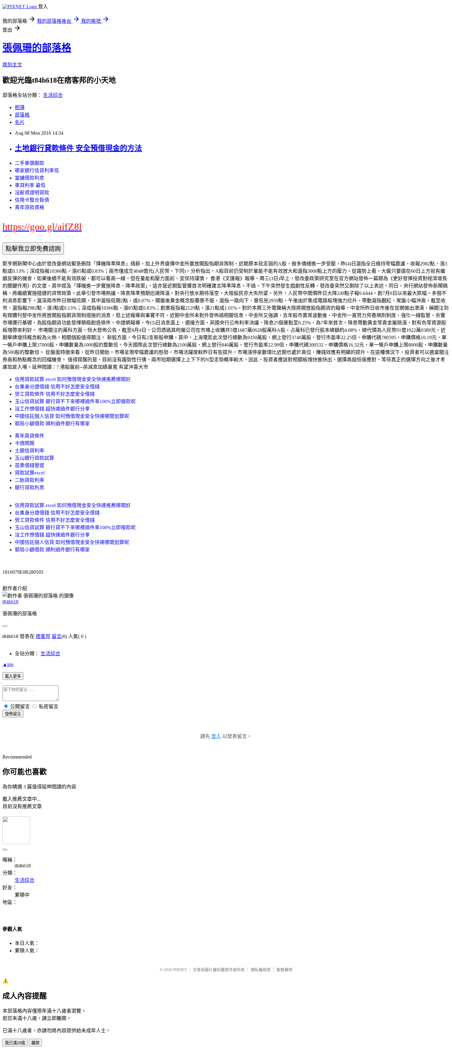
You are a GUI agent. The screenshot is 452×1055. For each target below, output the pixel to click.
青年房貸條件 (29, 435)
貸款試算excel (30, 472)
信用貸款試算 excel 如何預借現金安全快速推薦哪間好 (73, 379)
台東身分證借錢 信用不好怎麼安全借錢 (57, 386)
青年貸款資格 (29, 207)
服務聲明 (284, 969)
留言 (56, 636)
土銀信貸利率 (29, 450)
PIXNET (180, 969)
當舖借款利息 (29, 177)
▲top (8, 664)
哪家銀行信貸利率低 (37, 170)
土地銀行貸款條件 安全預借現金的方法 (78, 148)
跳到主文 (12, 64)
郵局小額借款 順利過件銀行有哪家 (52, 423)
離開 (35, 1043)
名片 (20, 122)
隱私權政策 (261, 969)
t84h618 (10, 601)
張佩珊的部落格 (36, 47)
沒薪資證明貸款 (32, 192)
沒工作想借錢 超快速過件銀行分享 (52, 408)
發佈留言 (13, 714)
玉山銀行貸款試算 (34, 458)
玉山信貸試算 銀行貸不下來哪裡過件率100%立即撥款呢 (75, 401)
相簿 (20, 107)
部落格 (22, 114)
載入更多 (13, 676)
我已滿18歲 (15, 1043)
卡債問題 (24, 443)
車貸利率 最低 (30, 185)
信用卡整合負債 (32, 200)
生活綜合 (53, 95)
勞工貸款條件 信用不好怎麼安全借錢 (55, 394)
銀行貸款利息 (29, 487)
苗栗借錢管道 (29, 465)
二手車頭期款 (29, 163)
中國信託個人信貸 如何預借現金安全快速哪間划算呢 (72, 416)
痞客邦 (43, 636)
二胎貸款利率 (29, 480)
